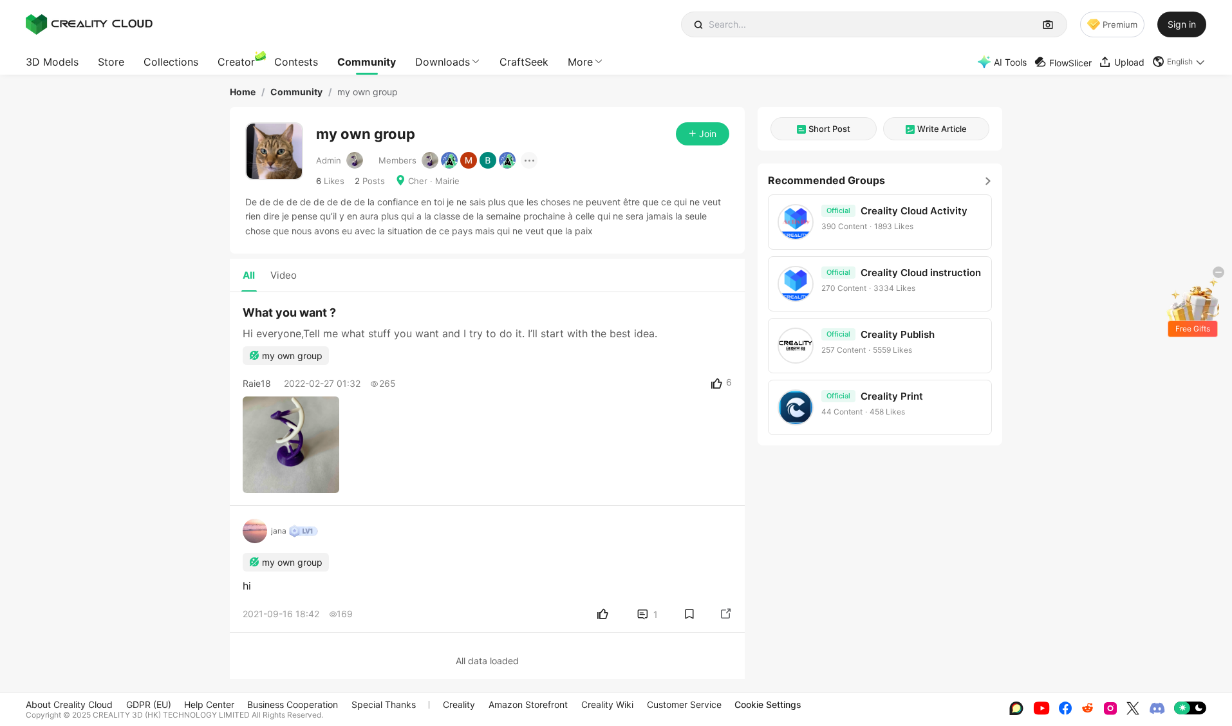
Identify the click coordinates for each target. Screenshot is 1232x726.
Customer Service (684, 704)
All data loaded (487, 660)
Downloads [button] (442, 61)
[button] (1179, 61)
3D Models (52, 61)
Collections (171, 61)
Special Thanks (383, 704)
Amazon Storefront (528, 704)
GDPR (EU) (148, 704)
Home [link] (243, 92)
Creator (236, 61)
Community (366, 61)
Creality (459, 704)
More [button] (580, 61)
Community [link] (296, 92)
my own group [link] (367, 92)
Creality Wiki (607, 704)
